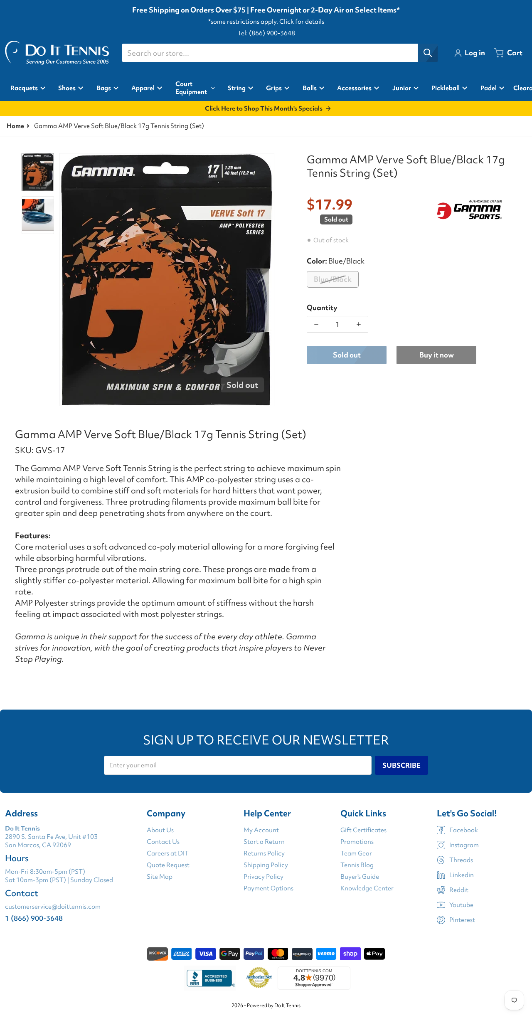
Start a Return (264, 842)
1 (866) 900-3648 (34, 918)
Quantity (322, 307)
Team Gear (356, 853)
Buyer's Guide (359, 877)
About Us (160, 830)
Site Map (159, 877)
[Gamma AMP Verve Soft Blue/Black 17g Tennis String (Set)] (38, 172)
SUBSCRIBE (401, 765)
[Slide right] (269, 279)
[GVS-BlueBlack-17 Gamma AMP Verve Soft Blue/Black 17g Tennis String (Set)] (38, 215)
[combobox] (279, 53)
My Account (261, 830)
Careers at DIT (168, 853)
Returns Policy (264, 853)
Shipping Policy (266, 865)
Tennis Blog (357, 865)
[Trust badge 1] (210, 978)
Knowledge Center (367, 888)
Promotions (357, 842)
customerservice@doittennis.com (53, 906)
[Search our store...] (428, 53)
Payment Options (268, 888)
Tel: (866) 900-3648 (266, 33)
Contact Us (163, 842)
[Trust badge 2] (259, 978)
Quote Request (168, 865)
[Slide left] (64, 279)
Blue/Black (333, 279)
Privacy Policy (263, 877)
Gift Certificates (363, 830)
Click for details (301, 21)
